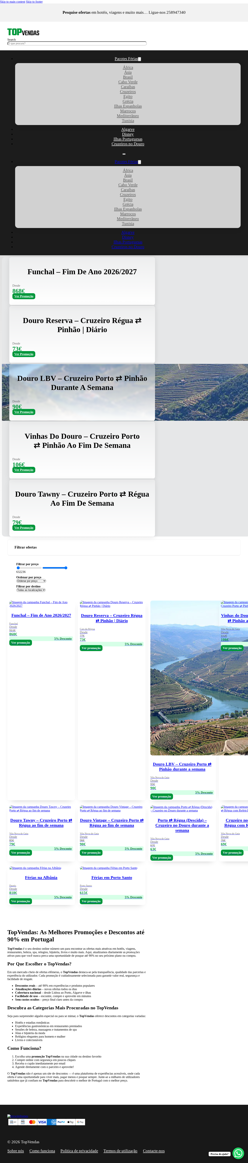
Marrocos (128, 111)
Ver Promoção (23, 296)
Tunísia (128, 120)
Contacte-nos (154, 1150)
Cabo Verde (128, 82)
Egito (128, 96)
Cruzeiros (128, 91)
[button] (123, 547)
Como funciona (42, 1150)
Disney (128, 134)
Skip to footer (34, 1)
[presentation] (182, 884)
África (128, 67)
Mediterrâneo (128, 115)
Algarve (127, 129)
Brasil (128, 77)
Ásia (128, 72)
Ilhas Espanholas (128, 106)
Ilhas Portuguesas (128, 139)
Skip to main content (12, 1)
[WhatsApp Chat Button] (238, 1153)
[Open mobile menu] (124, 154)
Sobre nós (15, 1150)
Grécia (128, 101)
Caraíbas (128, 86)
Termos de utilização (120, 1150)
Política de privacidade (79, 1150)
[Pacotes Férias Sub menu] (139, 59)
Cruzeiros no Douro (128, 143)
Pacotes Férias (126, 58)
